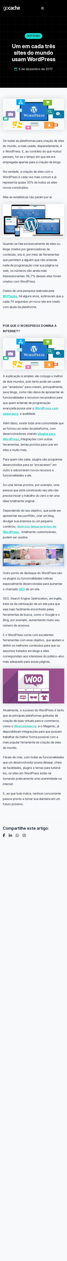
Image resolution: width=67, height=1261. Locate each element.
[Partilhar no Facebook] (4, 835)
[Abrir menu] (42, 8)
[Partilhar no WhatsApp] (17, 835)
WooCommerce (25, 726)
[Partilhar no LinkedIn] (10, 835)
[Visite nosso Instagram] (24, 835)
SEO (22, 589)
